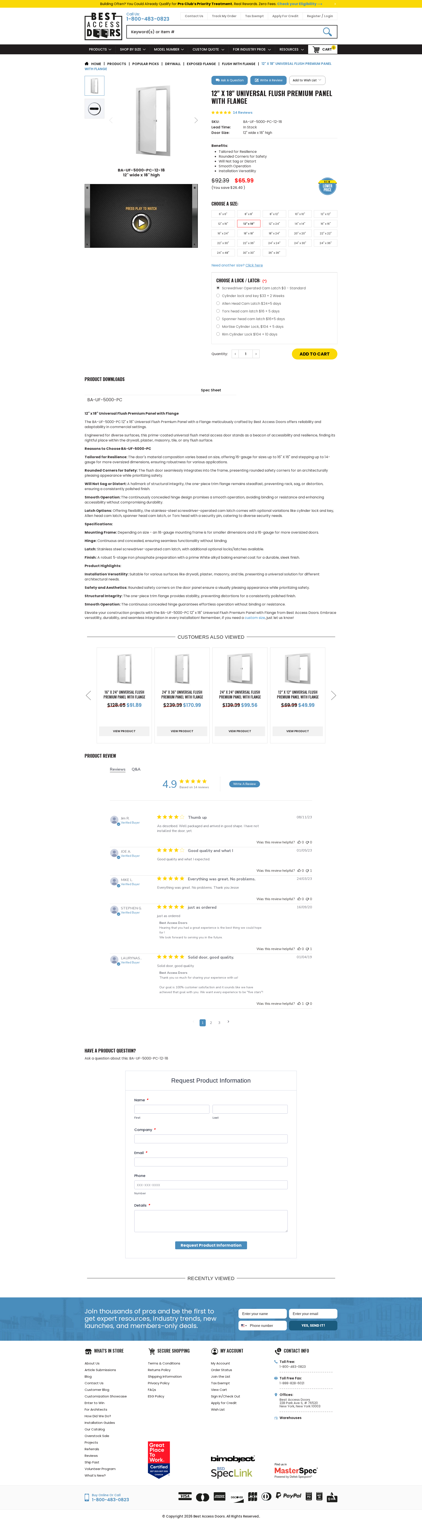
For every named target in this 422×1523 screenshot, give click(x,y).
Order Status (221, 1370)
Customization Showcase (106, 1396)
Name (141, 1100)
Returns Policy (159, 1370)
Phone (139, 1175)
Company (144, 1129)
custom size (255, 617)
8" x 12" (274, 214)
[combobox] (243, 1325)
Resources (289, 49)
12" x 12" (326, 214)
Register (314, 16)
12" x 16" (223, 224)
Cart (327, 49)
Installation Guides (100, 1422)
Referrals (92, 1449)
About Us (92, 1363)
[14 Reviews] (274, 117)
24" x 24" (274, 243)
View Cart (219, 1389)
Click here (254, 265)
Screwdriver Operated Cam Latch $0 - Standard (264, 288)
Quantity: (219, 353)
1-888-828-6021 (292, 1383)
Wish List (218, 1409)
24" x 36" (326, 243)
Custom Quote (206, 49)
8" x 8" (249, 214)
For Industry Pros (249, 49)
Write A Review (244, 784)
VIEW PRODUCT (124, 731)
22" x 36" (249, 243)
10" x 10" (300, 214)
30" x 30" (249, 253)
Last (216, 1118)
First (137, 1118)
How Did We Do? (98, 1416)
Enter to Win (94, 1403)
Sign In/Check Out (225, 1396)
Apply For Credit (285, 16)
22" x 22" (326, 233)
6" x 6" (223, 214)
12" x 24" (274, 224)
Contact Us (194, 16)
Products (98, 49)
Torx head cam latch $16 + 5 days (251, 311)
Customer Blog (97, 1389)
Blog (88, 1376)
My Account (220, 1363)
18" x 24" (274, 233)
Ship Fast (92, 1462)
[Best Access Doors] (103, 39)
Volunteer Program (100, 1468)
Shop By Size (130, 49)
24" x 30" (300, 243)
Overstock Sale (97, 1436)
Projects (91, 1442)
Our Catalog (95, 1429)
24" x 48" (223, 253)
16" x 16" (326, 224)
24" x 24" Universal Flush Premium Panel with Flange (240, 694)
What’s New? (95, 1475)
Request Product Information (211, 1245)
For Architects (96, 1409)
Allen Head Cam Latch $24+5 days (251, 303)
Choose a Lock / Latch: (241, 280)
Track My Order (224, 16)
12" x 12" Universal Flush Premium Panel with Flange (298, 694)
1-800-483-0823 (147, 19)
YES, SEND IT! (313, 1325)
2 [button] (211, 1022)
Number (140, 1193)
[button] (229, 80)
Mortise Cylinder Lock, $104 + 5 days (253, 326)
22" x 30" (223, 243)
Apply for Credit (224, 1403)
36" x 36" (274, 253)
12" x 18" (248, 224)
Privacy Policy (158, 1383)
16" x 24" (223, 233)
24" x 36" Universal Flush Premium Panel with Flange (182, 694)
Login (328, 16)
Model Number (166, 49)
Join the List (220, 1376)
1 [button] (203, 1022)
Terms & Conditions (164, 1363)
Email (140, 1152)
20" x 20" (300, 233)
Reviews (91, 1455)
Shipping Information (165, 1376)
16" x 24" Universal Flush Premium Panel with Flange (124, 694)
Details (142, 1205)
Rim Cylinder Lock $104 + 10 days (249, 334)
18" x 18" (249, 233)
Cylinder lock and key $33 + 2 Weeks (253, 295)
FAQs (152, 1389)
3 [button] (219, 1022)
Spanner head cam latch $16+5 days (253, 318)
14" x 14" (300, 224)
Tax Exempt (254, 16)
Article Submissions (100, 1370)
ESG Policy (156, 1396)
